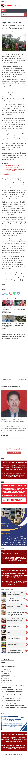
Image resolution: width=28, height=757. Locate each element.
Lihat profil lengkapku (14, 452)
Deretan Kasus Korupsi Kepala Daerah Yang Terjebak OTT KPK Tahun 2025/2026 (16, 606)
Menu (3, 10)
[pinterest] (10, 293)
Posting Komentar (13, 31)
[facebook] (3, 293)
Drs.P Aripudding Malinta (14, 449)
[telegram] (18, 293)
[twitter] (6, 293)
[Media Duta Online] (11, 6)
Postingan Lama (22, 379)
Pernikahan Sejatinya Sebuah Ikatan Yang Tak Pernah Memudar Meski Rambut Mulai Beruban (15, 620)
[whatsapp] (14, 293)
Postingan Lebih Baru (6, 379)
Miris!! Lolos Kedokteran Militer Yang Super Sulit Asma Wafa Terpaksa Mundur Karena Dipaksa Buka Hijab (15, 650)
